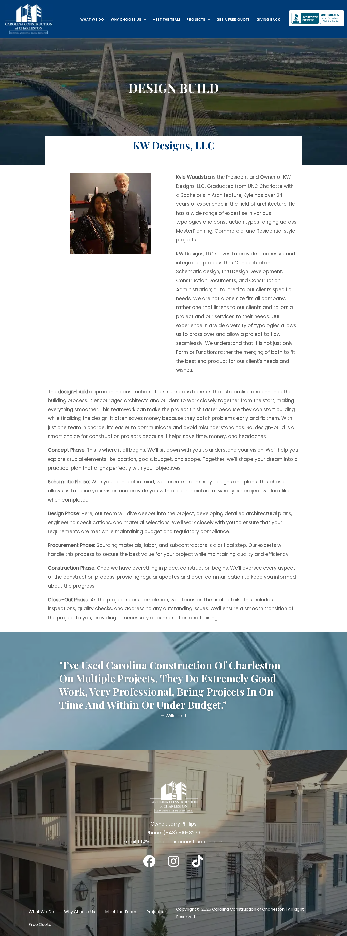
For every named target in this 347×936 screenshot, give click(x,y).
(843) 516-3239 (181, 832)
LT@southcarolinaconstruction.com (181, 841)
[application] (143, 19)
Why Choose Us (126, 19)
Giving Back (268, 19)
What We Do (92, 19)
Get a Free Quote (233, 19)
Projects (196, 19)
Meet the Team (166, 19)
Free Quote (40, 924)
